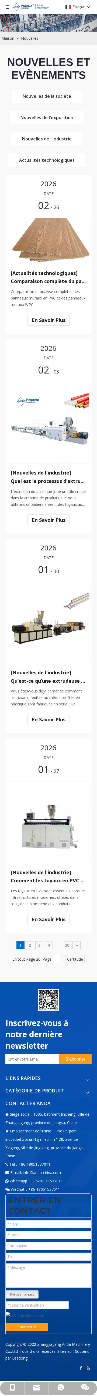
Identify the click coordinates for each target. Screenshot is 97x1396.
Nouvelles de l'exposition (46, 117)
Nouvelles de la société (47, 96)
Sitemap (64, 1351)
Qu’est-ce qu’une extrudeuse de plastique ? (48, 681)
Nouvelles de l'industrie (47, 139)
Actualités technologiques (47, 160)
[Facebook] (81, 1368)
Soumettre (27, 1326)
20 (67, 945)
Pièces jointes (22, 1294)
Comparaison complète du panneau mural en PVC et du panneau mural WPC (48, 281)
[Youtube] (89, 1368)
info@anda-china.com (42, 1172)
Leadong (19, 1358)
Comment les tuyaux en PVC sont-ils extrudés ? (48, 880)
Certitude (75, 959)
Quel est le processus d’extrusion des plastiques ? (48, 481)
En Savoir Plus (48, 320)
